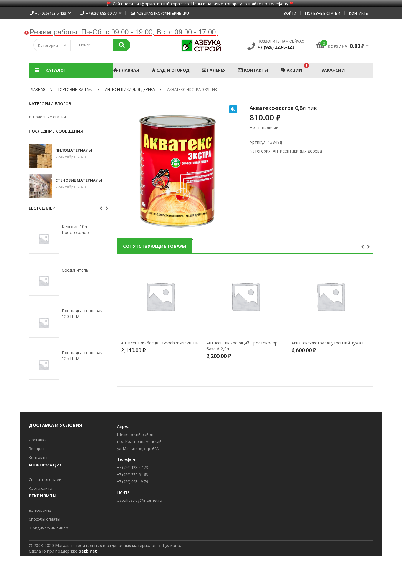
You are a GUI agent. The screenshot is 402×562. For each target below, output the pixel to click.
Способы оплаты (44, 519)
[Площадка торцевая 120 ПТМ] (44, 322)
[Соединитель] (44, 280)
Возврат (37, 448)
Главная (128, 70)
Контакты (359, 13)
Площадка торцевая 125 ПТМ (82, 355)
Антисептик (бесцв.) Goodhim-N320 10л (160, 343)
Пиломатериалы (73, 150)
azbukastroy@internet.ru (162, 13)
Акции (296, 68)
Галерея (216, 70)
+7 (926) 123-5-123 (50, 13)
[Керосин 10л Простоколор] (44, 238)
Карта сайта (40, 488)
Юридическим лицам (48, 528)
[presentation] (363, 246)
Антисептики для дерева (130, 89)
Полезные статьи (322, 13)
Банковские (40, 510)
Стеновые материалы (78, 180)
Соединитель (75, 270)
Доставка (38, 439)
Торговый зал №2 (75, 89)
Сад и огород (172, 70)
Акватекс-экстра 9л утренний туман (327, 343)
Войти (290, 13)
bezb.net (88, 551)
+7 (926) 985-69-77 (100, 13)
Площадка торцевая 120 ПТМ (82, 313)
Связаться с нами (45, 479)
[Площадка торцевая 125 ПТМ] (44, 364)
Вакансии (333, 70)
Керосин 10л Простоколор (75, 229)
